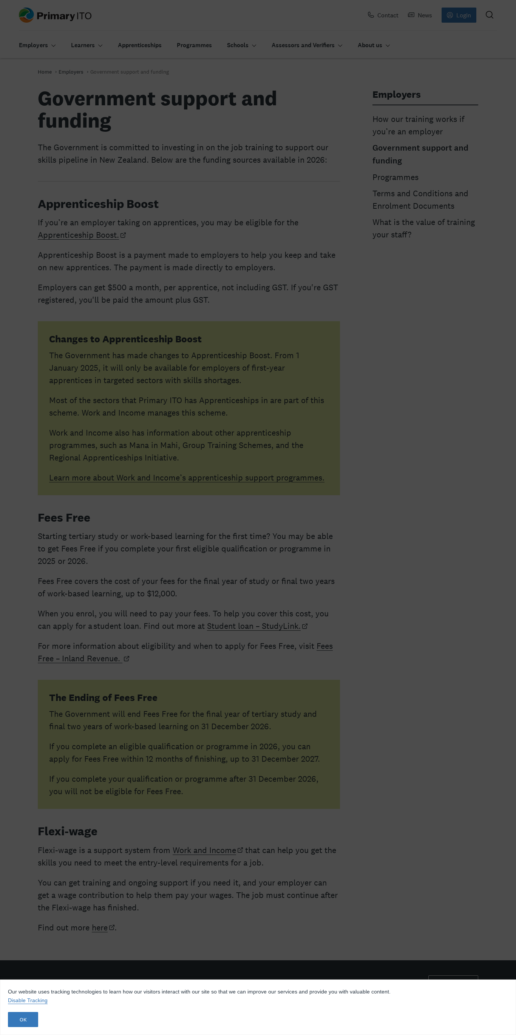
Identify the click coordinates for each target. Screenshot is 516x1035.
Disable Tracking (28, 1000)
